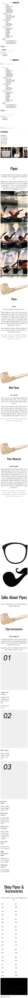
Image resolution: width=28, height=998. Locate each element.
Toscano (7, 37)
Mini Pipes (8, 7)
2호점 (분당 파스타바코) (10, 16)
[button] (2, 58)
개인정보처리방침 (4, 983)
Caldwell (7, 33)
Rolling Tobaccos (9, 24)
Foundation (8, 32)
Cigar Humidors (9, 8)
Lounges (5, 13)
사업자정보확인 (3, 985)
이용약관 (2, 982)
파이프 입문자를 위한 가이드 (11, 43)
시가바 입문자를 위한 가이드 (11, 40)
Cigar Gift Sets (9, 11)
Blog (4, 38)
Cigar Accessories (9, 10)
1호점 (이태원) (8, 14)
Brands (4, 26)
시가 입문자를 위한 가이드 (11, 41)
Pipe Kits (8, 5)
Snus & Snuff (8, 25)
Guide (4, 39)
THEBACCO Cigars (9, 27)
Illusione (7, 34)
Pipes (7, 4)
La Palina (8, 31)
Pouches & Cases (9, 12)
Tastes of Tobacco (7, 19)
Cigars (7, 21)
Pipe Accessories (9, 6)
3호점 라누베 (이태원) (10, 17)
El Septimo (8, 30)
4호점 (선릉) (8, 18)
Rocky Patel (8, 29)
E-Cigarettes (8, 23)
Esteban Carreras (9, 36)
